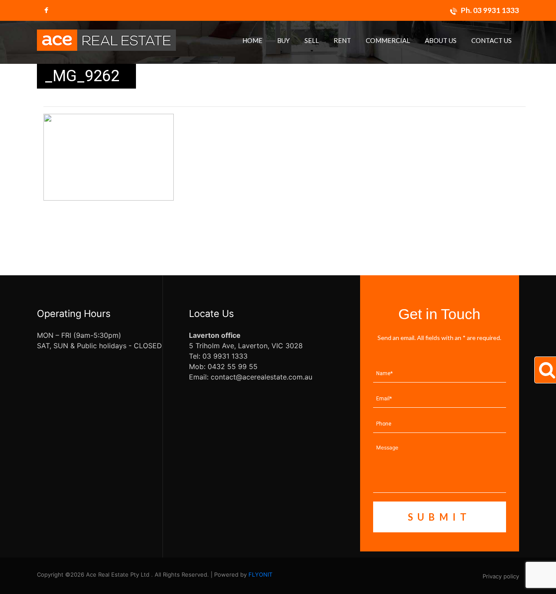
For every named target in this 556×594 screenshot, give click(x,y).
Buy (283, 40)
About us (441, 40)
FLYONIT (260, 574)
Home (252, 40)
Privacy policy (501, 576)
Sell (311, 40)
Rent (342, 40)
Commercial (388, 40)
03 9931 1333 (496, 10)
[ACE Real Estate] (106, 39)
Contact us (491, 40)
